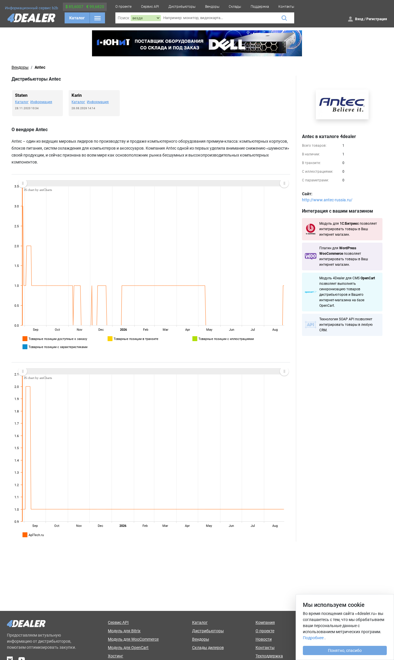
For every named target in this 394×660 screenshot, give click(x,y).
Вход (359, 19)
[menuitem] (153, 183)
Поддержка (260, 7)
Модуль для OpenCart (128, 647)
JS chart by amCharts (38, 190)
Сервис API (150, 7)
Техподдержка (269, 656)
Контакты (286, 7)
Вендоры (212, 7)
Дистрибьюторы (182, 7)
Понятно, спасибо (345, 650)
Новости (264, 639)
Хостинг (115, 656)
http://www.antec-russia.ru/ (327, 200)
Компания (265, 622)
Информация (41, 102)
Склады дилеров (208, 647)
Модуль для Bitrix (124, 631)
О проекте (123, 7)
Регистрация (376, 19)
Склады (235, 7)
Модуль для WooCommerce (133, 639)
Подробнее (313, 637)
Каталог (77, 18)
